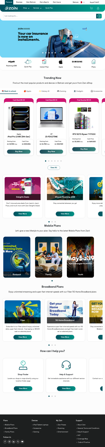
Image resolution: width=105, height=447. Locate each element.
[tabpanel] (52, 37)
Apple (61, 67)
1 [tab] (43, 53)
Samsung (77, 67)
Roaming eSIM (11, 66)
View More (22, 213)
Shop (25, 8)
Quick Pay (49, 8)
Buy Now (18, 151)
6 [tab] (59, 53)
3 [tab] (49, 53)
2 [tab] (46, 53)
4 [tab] (52, 53)
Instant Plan (44, 67)
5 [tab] (56, 53)
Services (36, 8)
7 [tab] (62, 53)
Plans (94, 67)
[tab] (9, 91)
